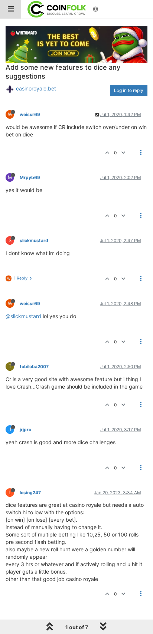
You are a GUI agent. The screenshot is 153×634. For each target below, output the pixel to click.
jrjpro (25, 429)
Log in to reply (128, 90)
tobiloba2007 (34, 366)
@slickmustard (23, 316)
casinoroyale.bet (36, 88)
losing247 (30, 492)
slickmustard (34, 240)
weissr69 (30, 114)
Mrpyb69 (30, 177)
